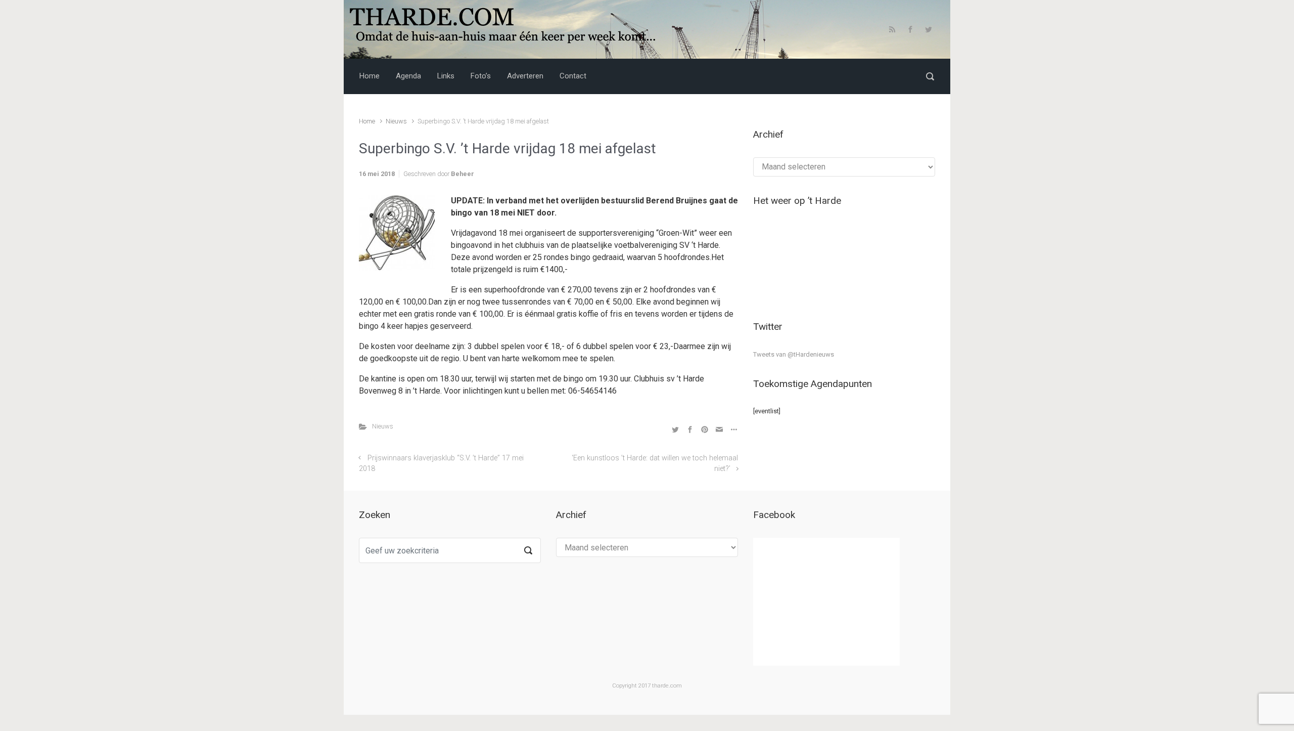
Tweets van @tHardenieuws (793, 354)
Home (367, 121)
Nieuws (396, 121)
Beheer (462, 174)
